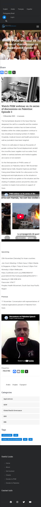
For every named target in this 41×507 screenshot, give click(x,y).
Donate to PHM (11, 479)
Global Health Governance (13, 410)
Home (3, 56)
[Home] (9, 26)
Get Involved (10, 471)
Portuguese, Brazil (8, 13)
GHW (5, 405)
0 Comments (20, 116)
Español (29, 9)
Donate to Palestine (12, 483)
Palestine (6, 371)
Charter (8, 475)
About (8, 467)
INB (5, 422)
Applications (8, 399)
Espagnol (23, 385)
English (5, 9)
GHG (5, 416)
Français (21, 9)
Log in (12, 17)
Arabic (13, 9)
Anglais (15, 385)
